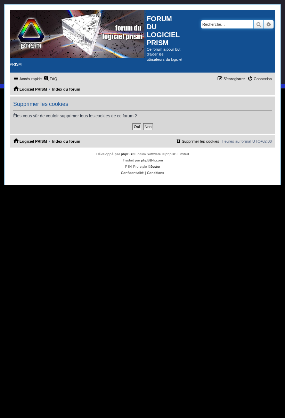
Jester (155, 166)
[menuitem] (50, 79)
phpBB (126, 154)
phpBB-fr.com (152, 160)
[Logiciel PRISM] (78, 34)
